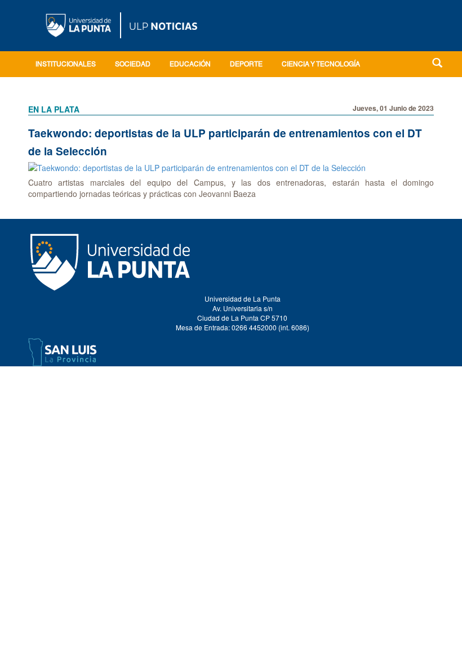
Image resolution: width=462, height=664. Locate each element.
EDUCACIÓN (190, 64)
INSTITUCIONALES (65, 64)
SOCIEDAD (132, 64)
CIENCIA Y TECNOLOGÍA (321, 64)
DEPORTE (246, 64)
